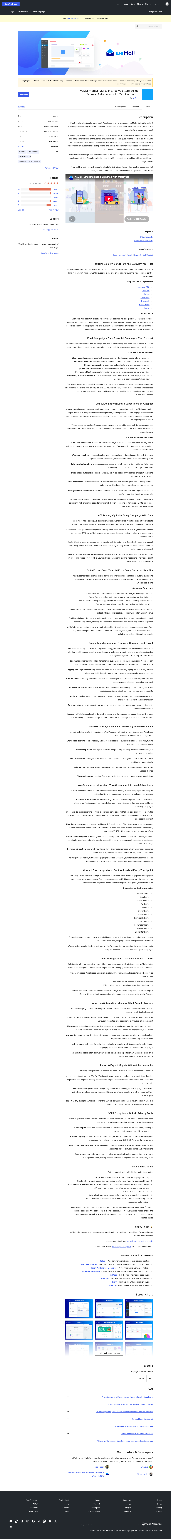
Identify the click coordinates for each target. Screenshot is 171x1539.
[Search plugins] (137, 26)
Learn (98, 1500)
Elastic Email (144, 304)
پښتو (137, 1524)
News (159, 1504)
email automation (25, 156)
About (159, 1500)
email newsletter (35, 161)
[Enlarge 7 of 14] (150, 1345)
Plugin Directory (155, 12)
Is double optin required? (142, 1419)
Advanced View (52, 168)
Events (66, 1504)
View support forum (50, 229)
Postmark (145, 301)
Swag (66, 1511)
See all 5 (21, 146)
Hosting (159, 1508)
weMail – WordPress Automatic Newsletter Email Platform (86, 1474)
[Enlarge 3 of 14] (90, 1302)
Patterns (127, 1511)
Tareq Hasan (98, 1467)
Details (148, 106)
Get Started (148, 255)
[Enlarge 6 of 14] (90, 1323)
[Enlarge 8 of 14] (120, 1345)
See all (21, 210)
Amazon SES (143, 287)
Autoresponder (33, 152)
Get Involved (64, 1500)
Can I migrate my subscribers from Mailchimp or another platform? (124, 1412)
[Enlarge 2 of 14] (120, 1302)
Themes (127, 1504)
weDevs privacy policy (121, 1246)
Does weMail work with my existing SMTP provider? (130, 1404)
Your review (54, 210)
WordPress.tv (93, 1511)
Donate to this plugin (50, 253)
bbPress (34, 1508)
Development (121, 106)
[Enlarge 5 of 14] (120, 1323)
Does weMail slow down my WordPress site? (133, 1426)
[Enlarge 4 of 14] (150, 1323)
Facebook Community (143, 240)
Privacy (159, 1511)
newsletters (23, 161)
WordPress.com (31, 1500)
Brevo (146, 308)
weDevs (135, 98)
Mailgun (146, 294)
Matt (35, 1504)
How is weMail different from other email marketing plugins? (127, 1397)
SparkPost (145, 297)
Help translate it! (71, 18)
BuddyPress (32, 1511)
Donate (65, 1508)
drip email (22, 152)
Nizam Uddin (142, 1474)
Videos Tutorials (125, 255)
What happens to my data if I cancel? (137, 1434)
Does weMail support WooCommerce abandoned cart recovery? (125, 1441)
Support (21, 106)
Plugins (128, 1508)
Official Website (146, 237)
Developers (95, 1508)
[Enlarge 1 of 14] (150, 1302)
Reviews (135, 106)
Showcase (127, 1500)
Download (24, 94)
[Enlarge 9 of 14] (90, 1345)
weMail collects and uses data (140, 1241)
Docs (114, 255)
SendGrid (145, 290)
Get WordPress (11, 4)
